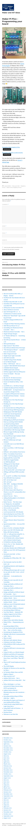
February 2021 (8, 808)
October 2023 (7, 752)
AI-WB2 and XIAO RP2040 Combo (13, 426)
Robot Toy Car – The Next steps (13, 502)
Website (4, 240)
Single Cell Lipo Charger (10, 333)
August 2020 (7, 818)
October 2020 (7, 814)
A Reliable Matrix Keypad (11, 368)
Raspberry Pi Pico (17, 187)
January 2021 (7, 810)
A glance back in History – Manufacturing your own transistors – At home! (14, 692)
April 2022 (6, 786)
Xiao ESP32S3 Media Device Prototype (14, 347)
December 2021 (8, 794)
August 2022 (7, 778)
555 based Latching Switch (11, 424)
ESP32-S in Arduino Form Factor (13, 454)
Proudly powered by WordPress (15, 825)
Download (7, 149)
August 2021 (7, 798)
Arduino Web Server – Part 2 (12, 678)
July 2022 (6, 780)
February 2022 (8, 790)
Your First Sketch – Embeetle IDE (13, 612)
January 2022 (7, 792)
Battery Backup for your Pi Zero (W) (14, 514)
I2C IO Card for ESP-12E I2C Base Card (14, 470)
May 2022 (6, 784)
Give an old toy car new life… (12, 508)
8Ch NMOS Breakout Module (12, 416)
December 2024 (8, 738)
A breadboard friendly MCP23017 (13, 506)
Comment (5, 204)
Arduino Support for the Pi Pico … (13, 614)
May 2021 (6, 804)
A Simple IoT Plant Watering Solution (14, 323)
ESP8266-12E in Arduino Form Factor (14, 452)
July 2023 (6, 756)
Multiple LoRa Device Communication (14, 634)
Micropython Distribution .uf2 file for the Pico (12, 152)
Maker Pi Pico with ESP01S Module (13, 620)
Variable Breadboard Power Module (14, 388)
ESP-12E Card (7, 482)
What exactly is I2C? (9, 676)
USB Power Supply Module (11, 460)
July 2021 (6, 800)
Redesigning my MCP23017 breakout (14, 420)
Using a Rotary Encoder (10, 468)
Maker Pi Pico (10, 187)
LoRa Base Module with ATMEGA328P (14, 548)
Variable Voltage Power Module (12, 359)
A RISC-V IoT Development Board (13, 456)
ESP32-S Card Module (10, 510)
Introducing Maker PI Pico (11, 626)
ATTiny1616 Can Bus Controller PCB (14, 307)
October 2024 (7, 740)
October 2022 (7, 774)
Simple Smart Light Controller (12, 355)
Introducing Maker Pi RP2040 (12, 610)
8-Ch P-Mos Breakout (10, 418)
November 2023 (8, 750)
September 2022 (8, 776)
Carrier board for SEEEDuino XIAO (13, 428)
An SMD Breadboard (9, 462)
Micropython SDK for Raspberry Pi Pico (11, 147)
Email (4, 233)
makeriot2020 (7, 186)
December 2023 (8, 748)
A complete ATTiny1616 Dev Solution (14, 394)
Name (4, 226)
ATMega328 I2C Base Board (11, 464)
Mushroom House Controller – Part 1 (14, 331)
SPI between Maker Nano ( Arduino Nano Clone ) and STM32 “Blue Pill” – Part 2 (14, 658)
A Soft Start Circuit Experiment (12, 414)
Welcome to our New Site (11, 714)
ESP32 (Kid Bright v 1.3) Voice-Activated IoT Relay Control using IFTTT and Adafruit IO (13, 686)
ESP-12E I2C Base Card (10, 480)
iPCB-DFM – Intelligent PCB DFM (13, 484)
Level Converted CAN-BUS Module (13, 512)
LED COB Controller (9, 357)
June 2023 (6, 758)
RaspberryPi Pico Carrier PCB (12, 458)
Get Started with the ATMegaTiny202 (14, 408)
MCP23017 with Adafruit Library (13, 640)
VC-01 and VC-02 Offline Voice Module (15, 476)
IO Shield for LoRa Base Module (12, 542)
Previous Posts (8, 712)
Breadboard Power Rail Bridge (12, 380)
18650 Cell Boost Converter (11, 309)
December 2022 (8, 770)
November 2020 (8, 812)
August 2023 (7, 754)
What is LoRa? (8, 638)
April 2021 (6, 806)
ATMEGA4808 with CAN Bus (12, 370)
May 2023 (6, 760)
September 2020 (8, 816)
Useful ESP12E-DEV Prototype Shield (14, 430)
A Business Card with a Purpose (12, 642)
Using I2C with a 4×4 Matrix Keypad (14, 652)
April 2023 (6, 762)
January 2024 (7, 746)
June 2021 (6, 802)
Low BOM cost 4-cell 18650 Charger (14, 386)
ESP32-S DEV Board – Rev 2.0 (12, 364)
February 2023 (8, 766)
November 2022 (8, 772)
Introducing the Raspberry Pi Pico (13, 632)
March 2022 (7, 788)
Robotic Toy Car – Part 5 (10, 488)
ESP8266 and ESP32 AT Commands (14, 654)
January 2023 (7, 768)
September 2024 (8, 742)
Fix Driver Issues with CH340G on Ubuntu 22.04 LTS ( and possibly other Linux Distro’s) (14, 492)
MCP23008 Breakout (9, 343)
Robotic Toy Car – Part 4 (10, 496)
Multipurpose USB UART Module (13, 412)
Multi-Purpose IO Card (10, 353)
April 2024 (6, 744)
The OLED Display (9, 666)
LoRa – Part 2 (7, 636)
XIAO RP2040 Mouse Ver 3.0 (11, 325)
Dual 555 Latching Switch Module (13, 422)
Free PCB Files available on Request (14, 608)
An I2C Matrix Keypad (10, 362)
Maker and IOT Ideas (11, 13)
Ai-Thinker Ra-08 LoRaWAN (12, 504)
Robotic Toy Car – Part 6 (11, 486)
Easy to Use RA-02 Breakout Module (14, 528)
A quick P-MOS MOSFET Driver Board (14, 366)
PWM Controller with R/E (11, 466)
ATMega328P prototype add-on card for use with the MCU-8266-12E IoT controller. (14, 572)
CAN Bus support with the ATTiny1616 (14, 372)
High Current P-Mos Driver (11, 345)
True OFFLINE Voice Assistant (12, 478)
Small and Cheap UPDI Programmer (14, 410)
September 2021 (8, 796)
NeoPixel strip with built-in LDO (13, 301)
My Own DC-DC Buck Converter (12, 378)
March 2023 (7, 764)
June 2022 (6, 782)
